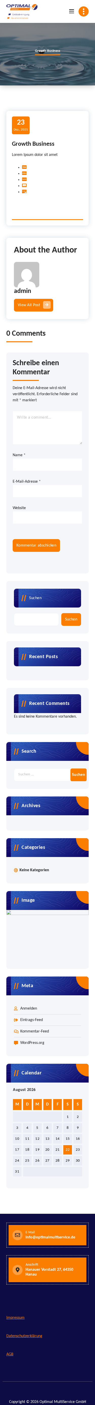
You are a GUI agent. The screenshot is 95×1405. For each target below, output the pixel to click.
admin (22, 291)
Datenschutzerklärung (24, 1336)
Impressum (15, 1318)
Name (19, 455)
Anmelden (28, 1009)
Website (19, 508)
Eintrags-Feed (31, 1020)
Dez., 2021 (21, 125)
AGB (9, 1354)
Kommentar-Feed (34, 1031)
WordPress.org (32, 1043)
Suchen (35, 598)
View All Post (29, 305)
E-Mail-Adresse (27, 482)
